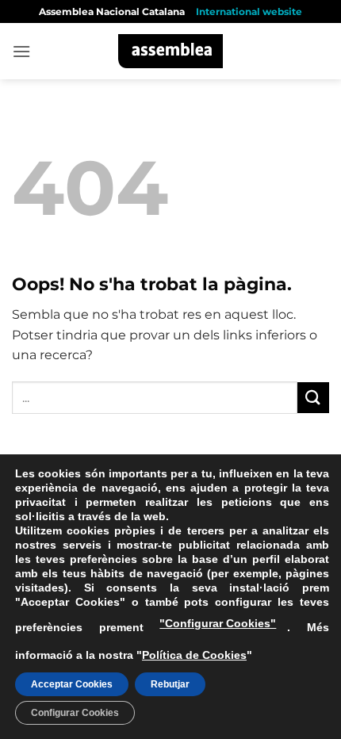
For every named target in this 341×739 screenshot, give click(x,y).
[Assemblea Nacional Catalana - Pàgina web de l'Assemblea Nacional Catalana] (171, 51)
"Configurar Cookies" (217, 623)
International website (249, 11)
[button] (21, 51)
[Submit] (313, 397)
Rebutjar (170, 684)
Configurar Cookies (75, 712)
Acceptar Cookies (72, 684)
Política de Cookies (194, 655)
